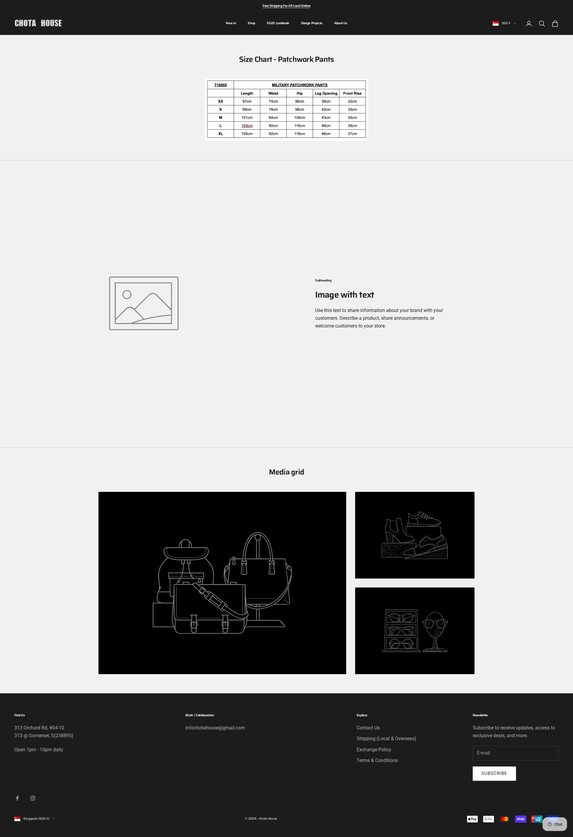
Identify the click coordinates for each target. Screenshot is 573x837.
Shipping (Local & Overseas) (386, 738)
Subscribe (494, 773)
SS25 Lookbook (278, 23)
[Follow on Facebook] (17, 798)
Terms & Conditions (377, 760)
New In (231, 23)
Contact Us (368, 728)
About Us (340, 23)
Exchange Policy (374, 749)
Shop (251, 23)
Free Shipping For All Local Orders (286, 5)
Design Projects (311, 23)
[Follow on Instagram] (33, 798)
